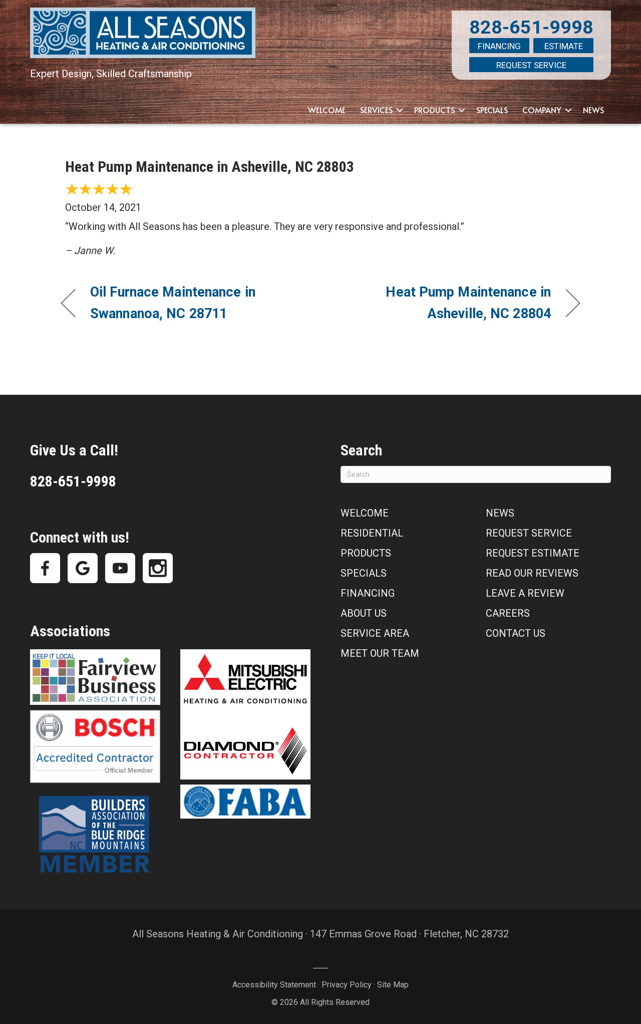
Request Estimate (532, 553)
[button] (400, 110)
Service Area (375, 633)
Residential (372, 533)
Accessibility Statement (274, 984)
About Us (364, 613)
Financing (499, 46)
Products (434, 109)
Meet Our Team (380, 653)
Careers (508, 613)
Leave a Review (525, 593)
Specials (492, 109)
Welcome (327, 109)
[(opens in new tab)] (95, 676)
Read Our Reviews (532, 573)
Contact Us (515, 633)
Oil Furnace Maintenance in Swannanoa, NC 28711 (172, 303)
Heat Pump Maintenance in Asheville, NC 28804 (443, 303)
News (593, 109)
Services (376, 109)
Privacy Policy (347, 984)
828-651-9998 (531, 27)
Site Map (393, 984)
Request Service (531, 65)
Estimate (563, 46)
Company (541, 109)
